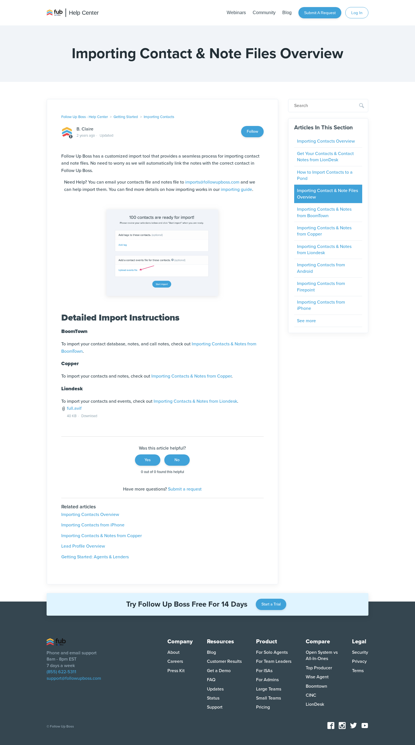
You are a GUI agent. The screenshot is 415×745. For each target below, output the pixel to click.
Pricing (263, 707)
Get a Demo (219, 671)
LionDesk (315, 704)
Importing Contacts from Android (321, 268)
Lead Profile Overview (83, 546)
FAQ (211, 680)
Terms (358, 671)
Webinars (236, 12)
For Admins (267, 680)
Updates (215, 689)
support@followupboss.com (74, 678)
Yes (148, 460)
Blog (287, 12)
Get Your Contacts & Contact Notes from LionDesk (325, 157)
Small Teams (268, 698)
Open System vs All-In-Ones (322, 655)
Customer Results (224, 661)
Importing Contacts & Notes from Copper (191, 376)
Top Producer (319, 668)
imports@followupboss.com (212, 182)
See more (306, 321)
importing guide (236, 189)
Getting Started (125, 117)
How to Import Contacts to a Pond (325, 175)
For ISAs (264, 671)
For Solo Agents (272, 652)
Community (264, 12)
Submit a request (320, 12)
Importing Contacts (159, 117)
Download (89, 416)
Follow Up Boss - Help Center (84, 117)
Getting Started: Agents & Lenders (95, 557)
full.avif (74, 408)
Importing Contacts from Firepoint (321, 287)
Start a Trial (271, 604)
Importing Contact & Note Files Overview (327, 194)
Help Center (84, 13)
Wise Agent (317, 677)
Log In (356, 12)
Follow (252, 131)
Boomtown (316, 686)
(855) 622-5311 (61, 672)
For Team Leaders (273, 661)
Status (213, 698)
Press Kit (176, 671)
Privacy (359, 661)
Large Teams (268, 689)
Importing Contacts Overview (90, 514)
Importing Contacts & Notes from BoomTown (324, 212)
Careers (175, 661)
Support (214, 707)
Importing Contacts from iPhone (92, 525)
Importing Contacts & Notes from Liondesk (195, 401)
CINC (311, 695)
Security (360, 652)
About (173, 652)
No (177, 460)
